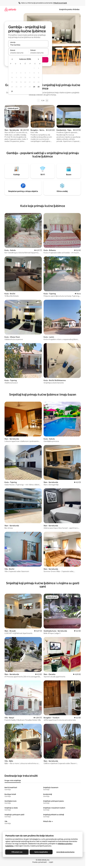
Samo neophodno (41, 852)
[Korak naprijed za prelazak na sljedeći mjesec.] (38, 59)
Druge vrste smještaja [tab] (13, 780)
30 (39, 87)
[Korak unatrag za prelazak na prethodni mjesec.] (12, 59)
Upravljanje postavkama (65, 852)
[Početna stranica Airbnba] (10, 9)
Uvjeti (51, 862)
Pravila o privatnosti (39, 862)
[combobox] (28, 44)
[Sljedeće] (47, 100)
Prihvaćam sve (17, 852)
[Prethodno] (38, 100)
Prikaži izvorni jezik (60, 3)
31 (12, 91)
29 (34, 87)
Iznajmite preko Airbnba (69, 9)
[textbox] (18, 52)
